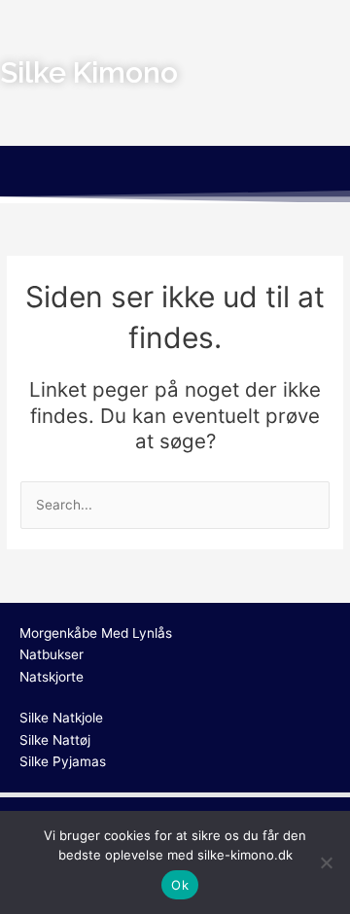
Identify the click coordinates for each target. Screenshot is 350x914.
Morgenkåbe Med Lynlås (95, 633)
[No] (325, 862)
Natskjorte (51, 677)
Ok (180, 885)
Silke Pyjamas (62, 761)
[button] (175, 174)
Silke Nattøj (54, 740)
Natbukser (51, 654)
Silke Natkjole (61, 717)
